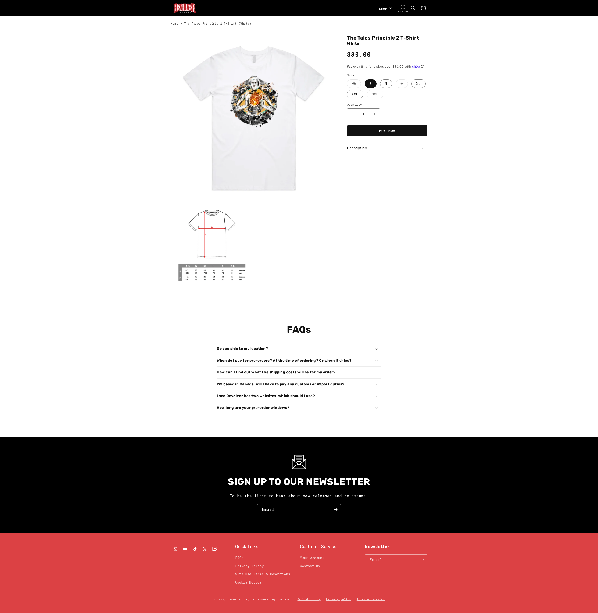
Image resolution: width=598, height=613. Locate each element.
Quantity (354, 104)
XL (418, 83)
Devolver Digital (242, 599)
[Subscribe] (336, 509)
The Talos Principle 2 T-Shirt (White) (217, 23)
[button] (384, 8)
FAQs (239, 557)
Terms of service (371, 599)
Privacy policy (338, 599)
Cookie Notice (248, 582)
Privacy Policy (249, 566)
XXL (355, 94)
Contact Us (310, 566)
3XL (377, 95)
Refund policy (309, 599)
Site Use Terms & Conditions (262, 574)
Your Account (312, 557)
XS (356, 84)
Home (174, 23)
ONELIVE (284, 599)
